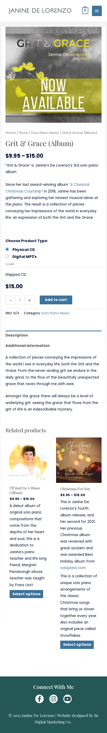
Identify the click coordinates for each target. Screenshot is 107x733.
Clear (9, 264)
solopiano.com (73, 567)
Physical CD (23, 249)
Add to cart (56, 299)
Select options (26, 594)
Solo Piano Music (45, 133)
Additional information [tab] (27, 345)
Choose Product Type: (26, 240)
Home (10, 133)
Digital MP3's (24, 256)
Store (23, 133)
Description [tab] (16, 335)
